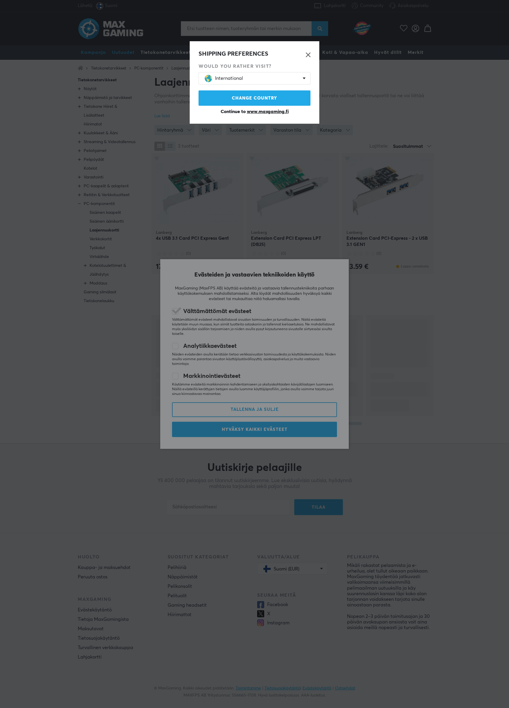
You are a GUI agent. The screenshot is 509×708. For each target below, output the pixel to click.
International (229, 78)
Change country (254, 98)
